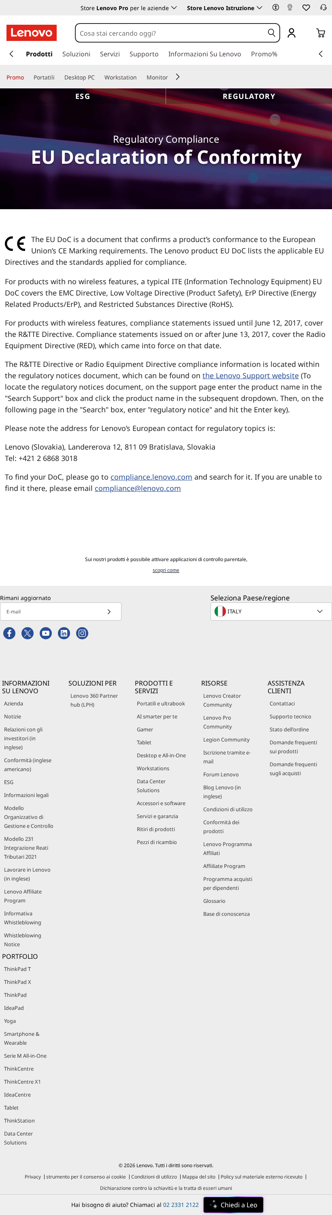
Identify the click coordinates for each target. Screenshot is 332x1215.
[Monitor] (171, 77)
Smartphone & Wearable (21, 1038)
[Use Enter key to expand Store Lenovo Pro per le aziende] (174, 7)
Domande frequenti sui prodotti (293, 747)
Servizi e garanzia (157, 816)
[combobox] (170, 33)
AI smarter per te (157, 716)
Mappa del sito (198, 1176)
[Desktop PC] (98, 77)
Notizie (12, 716)
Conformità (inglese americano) (27, 764)
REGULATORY (249, 96)
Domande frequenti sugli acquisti (293, 769)
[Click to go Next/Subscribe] (109, 611)
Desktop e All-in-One (161, 755)
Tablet (144, 742)
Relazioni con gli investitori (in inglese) (23, 738)
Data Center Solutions (151, 786)
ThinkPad (15, 995)
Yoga (10, 1020)
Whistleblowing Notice (22, 940)
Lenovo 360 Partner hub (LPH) (94, 700)
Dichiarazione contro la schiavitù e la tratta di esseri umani (166, 1188)
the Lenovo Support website (250, 375)
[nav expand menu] (11, 54)
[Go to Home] (31, 33)
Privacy (33, 1176)
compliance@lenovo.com (138, 488)
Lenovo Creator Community (222, 700)
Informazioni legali (26, 795)
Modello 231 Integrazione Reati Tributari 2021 (26, 847)
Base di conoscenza (226, 913)
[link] (290, 9)
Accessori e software (161, 803)
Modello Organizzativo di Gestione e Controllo (28, 816)
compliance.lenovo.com (151, 477)
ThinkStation (19, 1120)
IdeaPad (14, 1007)
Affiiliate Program (224, 866)
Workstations (153, 768)
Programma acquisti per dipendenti (227, 883)
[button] (275, 7)
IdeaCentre (17, 1094)
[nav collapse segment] (321, 54)
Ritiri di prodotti (156, 829)
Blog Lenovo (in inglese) (222, 792)
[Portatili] (57, 77)
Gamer (145, 729)
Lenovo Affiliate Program (23, 896)
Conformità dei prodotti (221, 827)
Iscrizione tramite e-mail (227, 757)
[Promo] (27, 77)
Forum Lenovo (221, 774)
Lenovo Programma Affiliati (227, 848)
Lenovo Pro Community (217, 722)
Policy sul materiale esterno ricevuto (261, 1176)
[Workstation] (140, 77)
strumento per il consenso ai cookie (86, 1176)
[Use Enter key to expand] (307, 33)
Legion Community (226, 739)
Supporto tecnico (290, 716)
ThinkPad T (17, 969)
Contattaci (282, 703)
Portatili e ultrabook (161, 703)
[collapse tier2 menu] (178, 76)
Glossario (214, 900)
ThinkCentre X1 (22, 1081)
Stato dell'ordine (289, 729)
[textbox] (272, 611)
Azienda (13, 703)
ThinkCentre (19, 1068)
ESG (82, 96)
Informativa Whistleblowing (22, 918)
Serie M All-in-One (25, 1055)
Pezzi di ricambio (157, 842)
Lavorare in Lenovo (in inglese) (27, 874)
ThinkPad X (17, 982)
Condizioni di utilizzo (228, 809)
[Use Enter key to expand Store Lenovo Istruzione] (259, 7)
